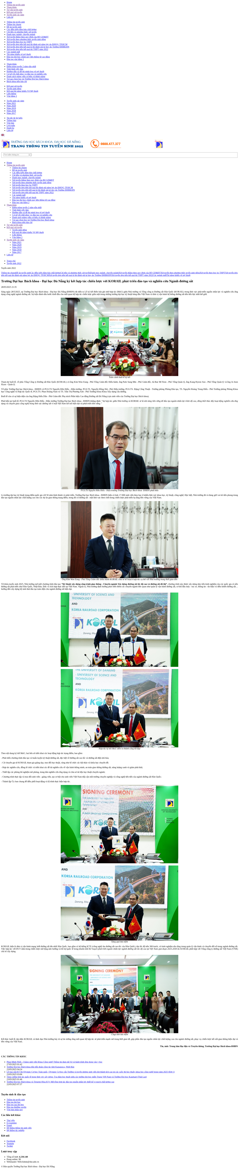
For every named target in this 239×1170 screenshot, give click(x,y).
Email (9, 1125)
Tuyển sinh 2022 (14, 263)
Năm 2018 (11, 111)
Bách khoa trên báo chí (17, 81)
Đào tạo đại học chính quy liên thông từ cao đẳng (28, 57)
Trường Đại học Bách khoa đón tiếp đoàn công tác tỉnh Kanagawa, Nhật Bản (40, 1067)
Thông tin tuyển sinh (16, 5)
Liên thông (11, 93)
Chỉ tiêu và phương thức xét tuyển (22, 32)
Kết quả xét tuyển (14, 12)
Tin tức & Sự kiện (14, 118)
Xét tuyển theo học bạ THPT (19, 42)
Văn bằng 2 (12, 96)
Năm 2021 (11, 103)
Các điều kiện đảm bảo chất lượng (22, 29)
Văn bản (10, 123)
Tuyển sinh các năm (15, 15)
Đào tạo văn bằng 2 (15, 59)
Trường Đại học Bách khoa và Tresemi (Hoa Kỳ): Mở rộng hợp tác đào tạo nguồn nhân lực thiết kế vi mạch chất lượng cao (60, 1082)
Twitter (10, 1146)
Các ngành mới (13, 52)
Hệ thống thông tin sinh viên (19, 1128)
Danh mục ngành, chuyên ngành (21, 34)
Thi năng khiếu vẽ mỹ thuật (19, 54)
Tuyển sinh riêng (14, 88)
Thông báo (11, 120)
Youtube (10, 1143)
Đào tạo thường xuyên (16, 1107)
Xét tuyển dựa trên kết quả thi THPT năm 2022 (27, 49)
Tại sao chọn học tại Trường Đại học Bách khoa (28, 79)
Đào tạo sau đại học (15, 1104)
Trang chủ (11, 261)
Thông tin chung (14, 24)
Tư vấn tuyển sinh (15, 10)
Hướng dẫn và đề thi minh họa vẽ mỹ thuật (25, 71)
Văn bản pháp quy (15, 1109)
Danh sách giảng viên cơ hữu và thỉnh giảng (26, 76)
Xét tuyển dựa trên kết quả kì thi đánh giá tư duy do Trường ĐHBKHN (38, 47)
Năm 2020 (11, 106)
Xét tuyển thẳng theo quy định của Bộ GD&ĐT (28, 37)
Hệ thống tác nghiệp (15, 1130)
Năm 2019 (11, 108)
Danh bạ (10, 128)
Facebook (11, 1141)
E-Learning (12, 1123)
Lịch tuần (11, 125)
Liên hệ (10, 17)
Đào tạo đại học (13, 1102)
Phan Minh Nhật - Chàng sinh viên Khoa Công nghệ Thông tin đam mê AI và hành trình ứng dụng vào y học (54, 1062)
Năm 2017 (11, 113)
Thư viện (11, 1120)
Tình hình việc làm (15, 69)
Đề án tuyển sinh (14, 27)
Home (9, 2)
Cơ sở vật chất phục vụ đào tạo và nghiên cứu (27, 74)
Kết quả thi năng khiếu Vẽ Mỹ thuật (22, 91)
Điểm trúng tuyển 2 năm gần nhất (21, 66)
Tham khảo (12, 7)
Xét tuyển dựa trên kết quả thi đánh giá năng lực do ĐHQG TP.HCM (37, 44)
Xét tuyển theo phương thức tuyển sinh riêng (26, 39)
